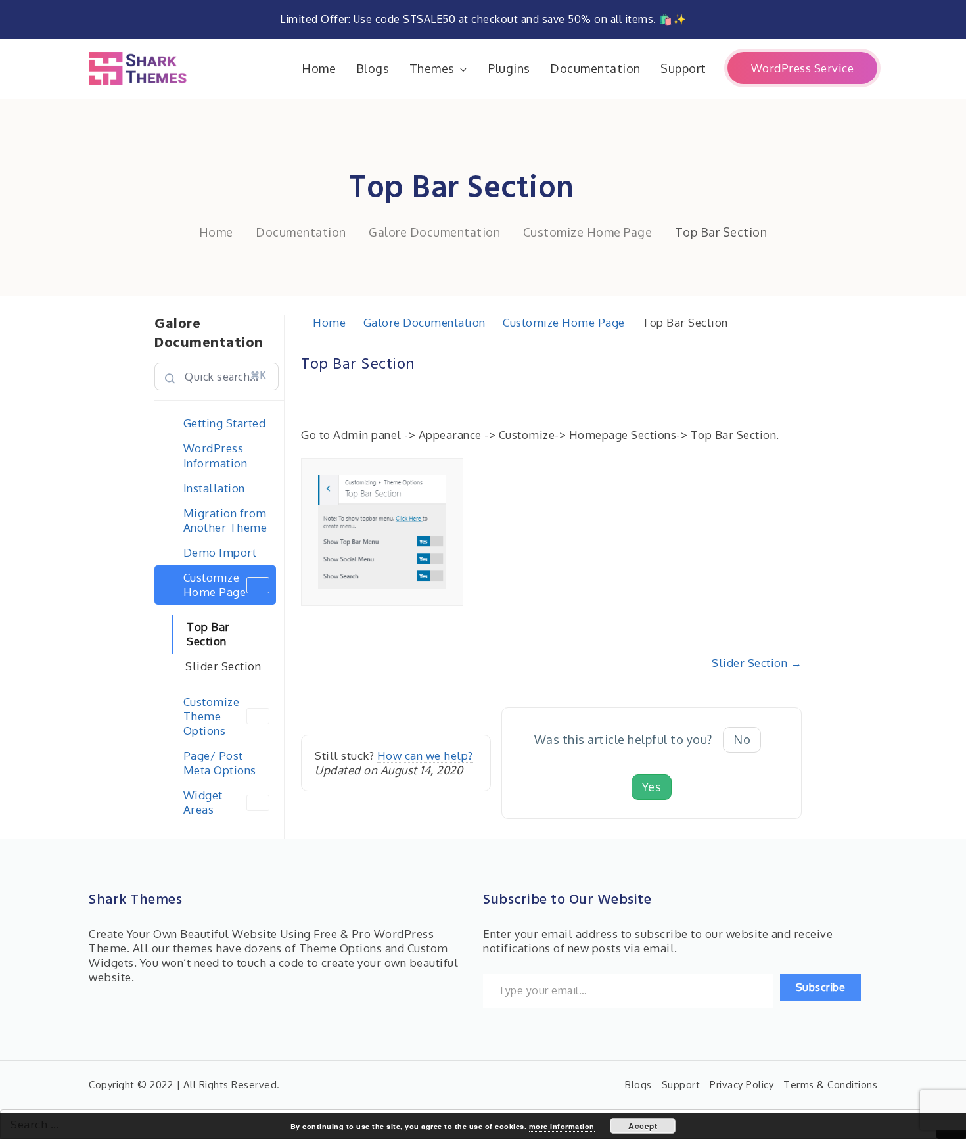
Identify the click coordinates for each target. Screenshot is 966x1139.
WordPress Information (215, 455)
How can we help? (425, 755)
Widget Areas (203, 802)
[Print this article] (797, 357)
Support (683, 68)
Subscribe (821, 987)
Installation (214, 488)
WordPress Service (802, 68)
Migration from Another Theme (225, 520)
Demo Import (220, 552)
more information (562, 1126)
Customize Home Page (214, 584)
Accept (642, 1126)
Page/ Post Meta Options (219, 763)
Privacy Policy (741, 1085)
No (741, 739)
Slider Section (223, 666)
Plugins (509, 68)
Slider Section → (757, 663)
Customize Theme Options (211, 716)
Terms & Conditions (830, 1085)
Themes (432, 68)
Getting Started (224, 423)
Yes (652, 786)
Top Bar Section (208, 634)
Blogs (373, 68)
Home (319, 68)
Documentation (595, 68)
